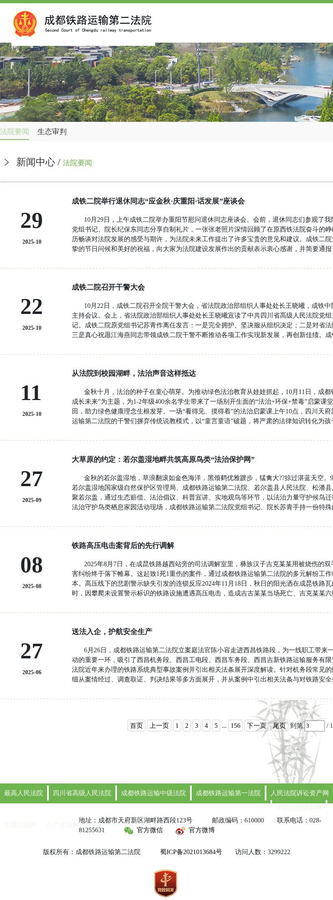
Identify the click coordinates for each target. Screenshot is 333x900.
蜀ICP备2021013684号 (191, 851)
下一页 (256, 725)
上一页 (159, 725)
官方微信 (150, 829)
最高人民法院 (23, 793)
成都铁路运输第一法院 (228, 793)
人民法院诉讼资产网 (299, 793)
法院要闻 (14, 132)
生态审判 (52, 132)
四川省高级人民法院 (82, 793)
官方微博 (202, 829)
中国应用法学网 (299, 807)
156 (235, 725)
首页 (136, 725)
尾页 (279, 725)
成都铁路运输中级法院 (153, 793)
